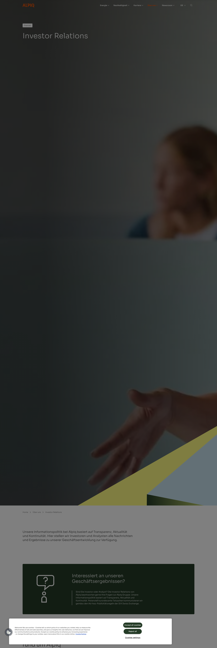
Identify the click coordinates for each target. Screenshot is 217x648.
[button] (8, 632)
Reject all (133, 631)
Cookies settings (132, 638)
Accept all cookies (132, 625)
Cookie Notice (80, 634)
